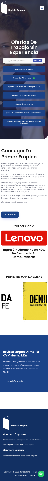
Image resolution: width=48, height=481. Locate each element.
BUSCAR (37, 60)
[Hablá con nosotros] (41, 474)
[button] (42, 8)
